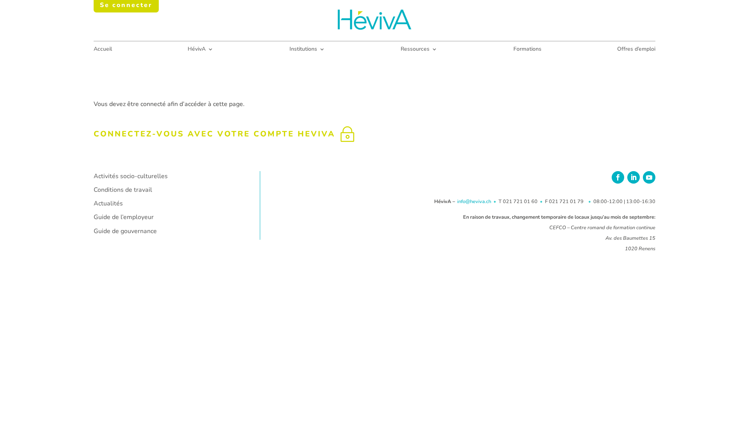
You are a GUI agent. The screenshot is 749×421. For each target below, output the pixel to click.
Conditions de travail (123, 190)
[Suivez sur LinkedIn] (633, 177)
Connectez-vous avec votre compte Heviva (214, 134)
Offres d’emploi (636, 49)
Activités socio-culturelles (131, 176)
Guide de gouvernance (125, 231)
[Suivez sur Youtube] (649, 177)
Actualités (108, 203)
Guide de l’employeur (124, 217)
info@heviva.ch (474, 201)
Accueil (103, 49)
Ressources (415, 49)
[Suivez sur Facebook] (618, 177)
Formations (527, 49)
